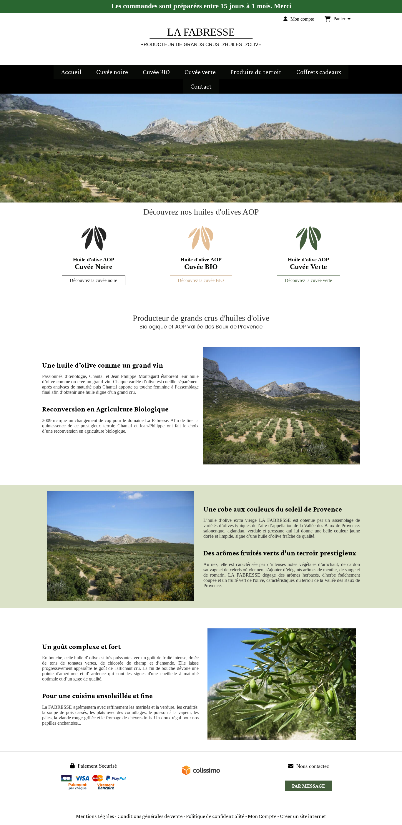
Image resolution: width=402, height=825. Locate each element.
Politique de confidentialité (215, 816)
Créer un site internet (303, 816)
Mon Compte (262, 816)
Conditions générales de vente (149, 816)
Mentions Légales (95, 816)
